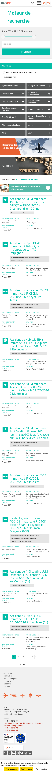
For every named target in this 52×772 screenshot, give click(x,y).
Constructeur (7, 93)
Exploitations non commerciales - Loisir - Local (37, 594)
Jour (30, 133)
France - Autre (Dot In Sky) (35, 369)
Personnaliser (41, 768)
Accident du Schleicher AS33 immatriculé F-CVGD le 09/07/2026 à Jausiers (28, 478)
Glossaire (6, 165)
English (33, 3)
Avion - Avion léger (8, 268)
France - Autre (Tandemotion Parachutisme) (36, 648)
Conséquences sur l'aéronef (9, 109)
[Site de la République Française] (9, 738)
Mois (4, 133)
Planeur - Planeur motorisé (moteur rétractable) (11, 495)
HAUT (24, 664)
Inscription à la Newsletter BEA (48, 3)
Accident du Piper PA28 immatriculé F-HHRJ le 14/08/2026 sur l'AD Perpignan (25, 248)
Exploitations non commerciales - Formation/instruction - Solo (37, 269)
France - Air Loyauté (33, 556)
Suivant (37, 657)
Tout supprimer (9, 76)
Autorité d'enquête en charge (37, 117)
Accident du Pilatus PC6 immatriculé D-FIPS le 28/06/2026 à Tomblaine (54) (29, 619)
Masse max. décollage (11, 125)
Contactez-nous (43, 3)
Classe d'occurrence (10, 101)
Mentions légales (10, 678)
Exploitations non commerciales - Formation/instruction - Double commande (37, 317)
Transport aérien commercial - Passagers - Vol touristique (36, 362)
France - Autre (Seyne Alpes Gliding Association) (35, 325)
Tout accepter (11, 768)
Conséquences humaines (34, 101)
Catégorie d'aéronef (36, 85)
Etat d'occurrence (35, 109)
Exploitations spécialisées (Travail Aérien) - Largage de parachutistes (37, 639)
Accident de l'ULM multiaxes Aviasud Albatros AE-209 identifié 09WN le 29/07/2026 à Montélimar (29, 389)
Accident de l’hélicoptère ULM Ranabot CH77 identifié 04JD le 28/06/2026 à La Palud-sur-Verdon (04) (29, 576)
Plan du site (8, 681)
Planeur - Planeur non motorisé (9, 316)
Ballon (4, 361)
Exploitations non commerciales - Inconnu (37, 407)
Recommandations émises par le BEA (11, 146)
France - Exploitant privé (34, 228)
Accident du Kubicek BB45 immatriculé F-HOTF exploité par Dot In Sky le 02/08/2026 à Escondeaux (29, 344)
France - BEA (6, 230)
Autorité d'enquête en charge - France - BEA (21, 72)
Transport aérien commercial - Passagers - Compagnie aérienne (37, 550)
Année (30, 125)
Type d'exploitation (10, 85)
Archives (7, 686)
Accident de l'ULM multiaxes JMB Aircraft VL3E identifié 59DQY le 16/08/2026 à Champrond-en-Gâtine (28, 204)
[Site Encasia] (20, 739)
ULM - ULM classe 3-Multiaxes (9, 222)
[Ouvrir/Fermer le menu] (39, 3)
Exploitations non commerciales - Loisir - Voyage (37, 222)
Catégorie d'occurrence (33, 93)
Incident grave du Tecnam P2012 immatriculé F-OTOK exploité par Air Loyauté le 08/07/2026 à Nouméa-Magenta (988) (28, 525)
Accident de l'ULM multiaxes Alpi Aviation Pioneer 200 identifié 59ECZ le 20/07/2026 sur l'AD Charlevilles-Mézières (29, 433)
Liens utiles (8, 676)
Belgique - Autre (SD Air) (34, 460)
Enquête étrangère (9, 117)
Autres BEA (8, 673)
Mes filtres (6, 66)
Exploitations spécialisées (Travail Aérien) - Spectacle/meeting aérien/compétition (37, 496)
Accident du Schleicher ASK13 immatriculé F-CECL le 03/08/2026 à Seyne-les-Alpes (29, 295)
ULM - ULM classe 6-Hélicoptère (9, 594)
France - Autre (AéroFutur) (35, 275)
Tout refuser (26, 768)
